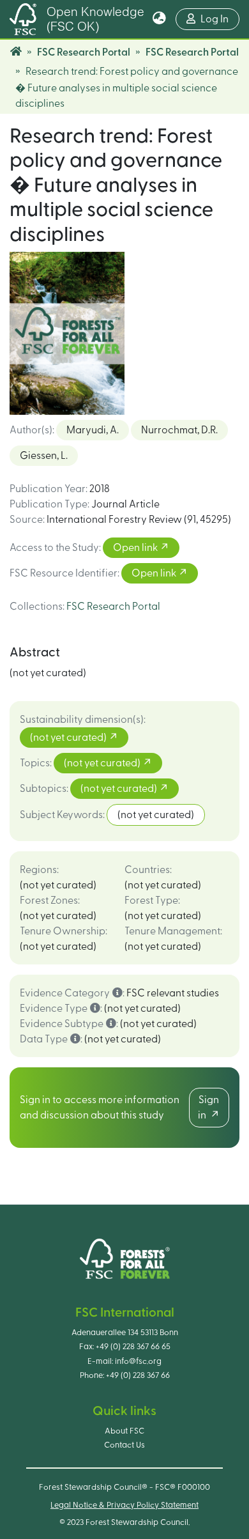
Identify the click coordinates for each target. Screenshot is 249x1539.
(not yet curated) (69, 737)
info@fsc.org (138, 1361)
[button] (159, 19)
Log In (219, 18)
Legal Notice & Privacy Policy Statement (124, 1505)
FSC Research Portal (83, 52)
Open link (136, 548)
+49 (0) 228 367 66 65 (133, 1346)
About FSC (124, 1431)
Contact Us (124, 1445)
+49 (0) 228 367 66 (138, 1375)
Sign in (208, 1107)
